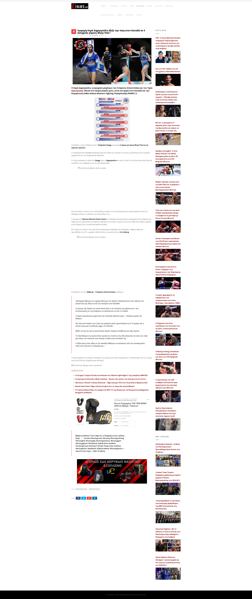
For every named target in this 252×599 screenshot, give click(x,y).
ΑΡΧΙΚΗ (103, 6)
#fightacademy (103, 448)
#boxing (106, 438)
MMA (131, 6)
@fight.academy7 (83, 435)
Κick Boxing (95, 35)
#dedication (103, 443)
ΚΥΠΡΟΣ (139, 15)
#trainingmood (82, 446)
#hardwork (92, 443)
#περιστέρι (109, 446)
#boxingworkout (103, 441)
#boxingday (91, 441)
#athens (117, 446)
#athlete (112, 443)
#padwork (92, 448)
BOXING (149, 6)
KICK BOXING (140, 6)
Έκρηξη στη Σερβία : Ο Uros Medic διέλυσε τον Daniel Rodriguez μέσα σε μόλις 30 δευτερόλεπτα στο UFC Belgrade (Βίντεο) (167, 156)
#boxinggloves (82, 443)
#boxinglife (80, 441)
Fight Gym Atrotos (94, 489)
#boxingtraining (117, 438)
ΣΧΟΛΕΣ (123, 6)
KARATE (120, 15)
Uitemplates (142, 595)
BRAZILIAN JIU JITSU (107, 15)
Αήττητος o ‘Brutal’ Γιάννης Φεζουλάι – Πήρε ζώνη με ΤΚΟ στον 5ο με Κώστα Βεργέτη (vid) (111, 383)
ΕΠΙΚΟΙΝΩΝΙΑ (114, 6)
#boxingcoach (96, 438)
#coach (87, 438)
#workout (93, 446)
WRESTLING (169, 6)
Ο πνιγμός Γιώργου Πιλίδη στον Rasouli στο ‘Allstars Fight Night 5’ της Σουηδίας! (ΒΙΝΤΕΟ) (111, 375)
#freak (100, 446)
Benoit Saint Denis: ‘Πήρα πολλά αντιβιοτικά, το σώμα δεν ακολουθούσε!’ (105, 386)
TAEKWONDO (129, 15)
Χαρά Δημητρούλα (81, 489)
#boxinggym (116, 441)
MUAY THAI (158, 6)
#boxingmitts (81, 448)
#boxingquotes (116, 448)
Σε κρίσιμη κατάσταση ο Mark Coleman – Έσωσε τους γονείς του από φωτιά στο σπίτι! (110, 379)
